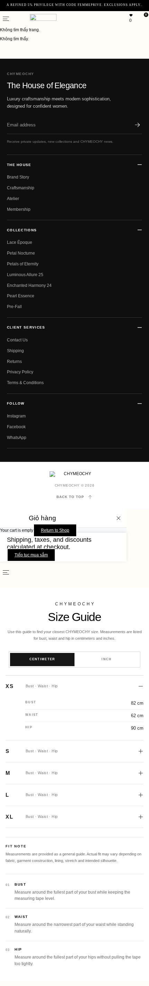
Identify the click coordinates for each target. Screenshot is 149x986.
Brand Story (18, 177)
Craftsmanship (20, 187)
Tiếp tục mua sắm (31, 555)
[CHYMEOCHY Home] (75, 474)
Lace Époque (19, 242)
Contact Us (17, 340)
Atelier (13, 198)
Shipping (15, 350)
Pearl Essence (20, 295)
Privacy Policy (20, 372)
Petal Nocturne (21, 253)
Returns (14, 361)
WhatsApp (16, 437)
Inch (107, 659)
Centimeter (42, 659)
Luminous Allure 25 (25, 274)
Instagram (16, 416)
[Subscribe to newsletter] (137, 125)
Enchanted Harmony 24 (29, 285)
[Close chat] (135, 784)
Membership (18, 209)
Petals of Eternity (22, 264)
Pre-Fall (14, 306)
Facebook (16, 426)
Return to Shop (55, 530)
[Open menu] (6, 19)
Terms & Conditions (25, 382)
